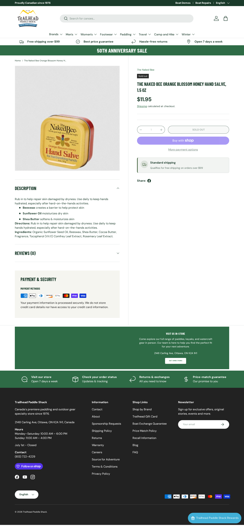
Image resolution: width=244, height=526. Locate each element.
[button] (226, 18)
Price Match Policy (145, 431)
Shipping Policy (102, 431)
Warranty (98, 445)
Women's (87, 34)
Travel (143, 34)
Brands (53, 34)
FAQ (135, 452)
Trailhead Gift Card (145, 416)
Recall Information (144, 438)
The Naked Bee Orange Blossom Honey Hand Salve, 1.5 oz (45, 60)
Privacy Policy (101, 474)
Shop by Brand (142, 409)
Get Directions (175, 361)
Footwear (106, 34)
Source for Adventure (106, 459)
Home (18, 60)
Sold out (198, 129)
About (96, 416)
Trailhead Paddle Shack (35, 511)
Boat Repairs (203, 2)
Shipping (142, 106)
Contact (97, 409)
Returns (97, 438)
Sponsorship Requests (106, 424)
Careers (97, 452)
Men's (69, 34)
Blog (135, 445)
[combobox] (127, 18)
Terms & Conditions (105, 466)
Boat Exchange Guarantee (150, 424)
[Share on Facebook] (149, 180)
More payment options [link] (183, 149)
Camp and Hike (164, 34)
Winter (186, 34)
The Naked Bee (145, 69)
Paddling (125, 34)
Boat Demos (183, 2)
